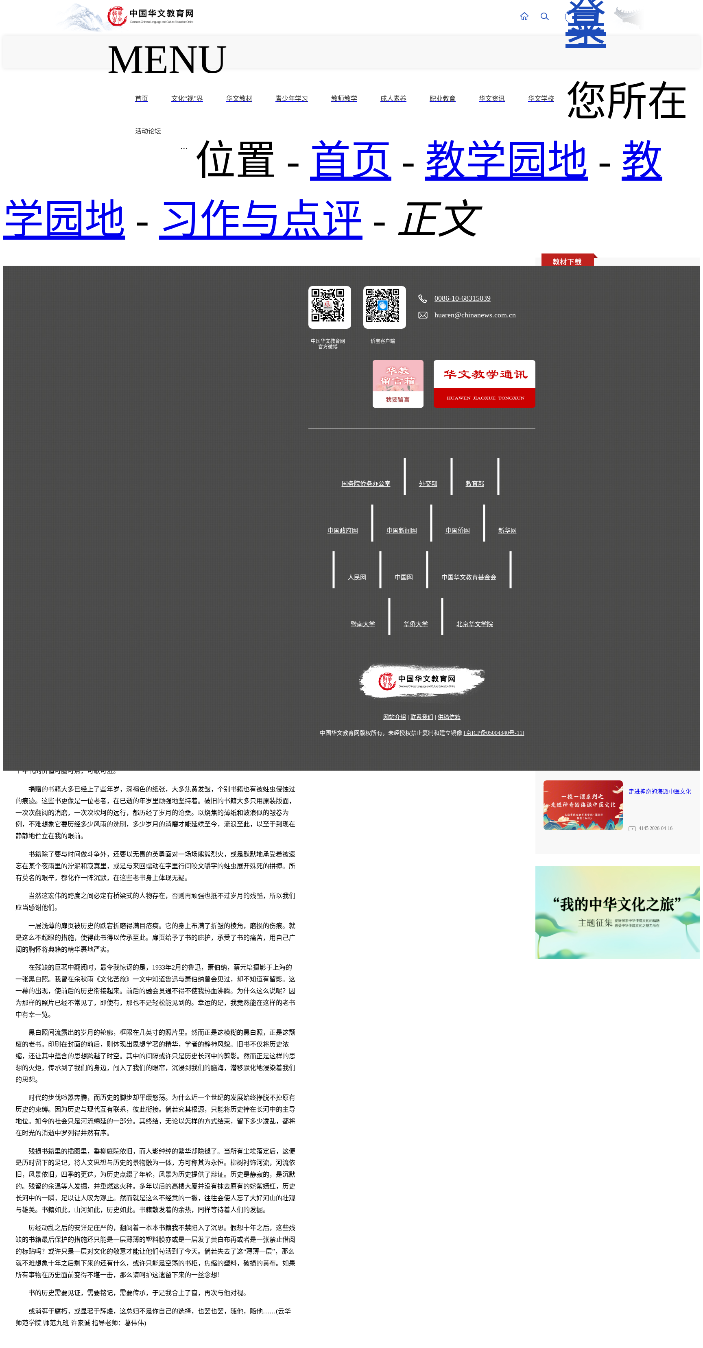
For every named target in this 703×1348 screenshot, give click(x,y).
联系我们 (421, 717)
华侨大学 (416, 624)
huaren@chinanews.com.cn (475, 315)
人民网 (357, 577)
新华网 (507, 530)
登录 (580, 17)
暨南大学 (363, 624)
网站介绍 (394, 717)
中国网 (404, 577)
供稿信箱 (449, 717)
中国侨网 (457, 530)
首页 (350, 161)
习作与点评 (260, 220)
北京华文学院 (474, 624)
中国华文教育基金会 (468, 577)
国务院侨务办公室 (366, 484)
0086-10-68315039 (462, 298)
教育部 (475, 484)
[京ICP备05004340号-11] (494, 733)
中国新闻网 (401, 530)
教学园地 (506, 161)
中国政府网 (342, 530)
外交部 (428, 484)
